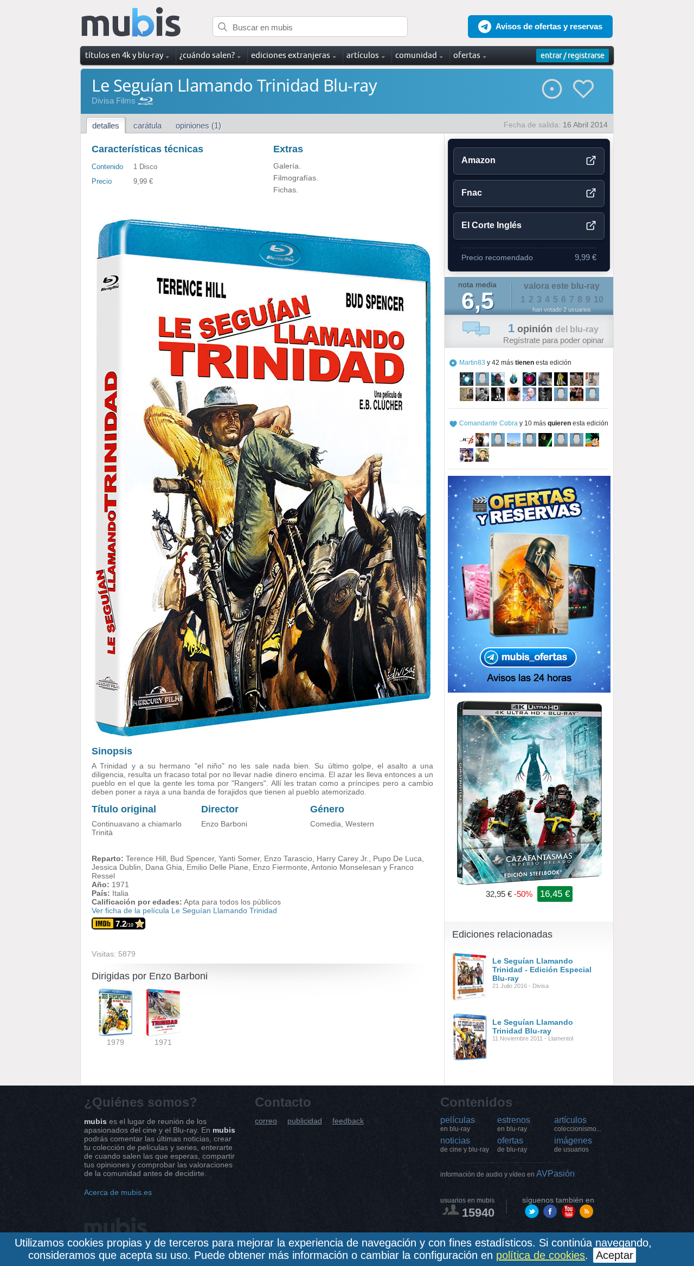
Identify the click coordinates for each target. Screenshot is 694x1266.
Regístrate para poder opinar (553, 340)
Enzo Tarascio (288, 858)
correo (266, 1121)
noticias (464, 1144)
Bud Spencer (192, 858)
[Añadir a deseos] (583, 89)
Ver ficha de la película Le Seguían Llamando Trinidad (184, 910)
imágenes (573, 1144)
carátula (147, 125)
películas (457, 1124)
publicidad (304, 1121)
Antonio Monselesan (346, 867)
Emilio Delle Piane (217, 867)
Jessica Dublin (116, 867)
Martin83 (472, 362)
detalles (105, 125)
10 (598, 299)
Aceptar (614, 1255)
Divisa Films (114, 100)
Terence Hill (146, 858)
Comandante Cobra (488, 423)
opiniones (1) (198, 125)
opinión (553, 329)
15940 (478, 1212)
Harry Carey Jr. (343, 858)
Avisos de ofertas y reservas (549, 26)
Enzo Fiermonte (280, 867)
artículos (577, 1124)
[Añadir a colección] (552, 89)
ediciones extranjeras (290, 55)
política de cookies (540, 1255)
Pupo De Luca (397, 858)
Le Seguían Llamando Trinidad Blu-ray (532, 1026)
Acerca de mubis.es (118, 1192)
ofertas (512, 1144)
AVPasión (507, 1173)
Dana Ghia (163, 867)
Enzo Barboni (224, 823)
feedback (348, 1121)
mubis (131, 22)
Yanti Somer (239, 858)
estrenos (513, 1124)
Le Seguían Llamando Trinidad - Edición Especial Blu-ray (542, 970)
